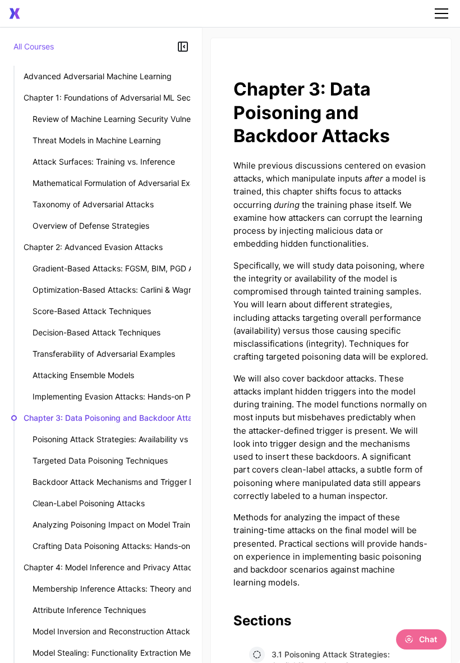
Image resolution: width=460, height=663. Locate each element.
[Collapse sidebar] (183, 47)
